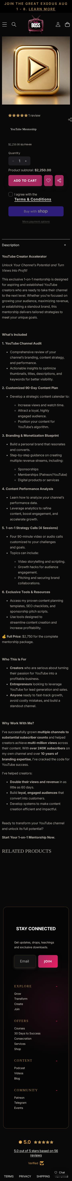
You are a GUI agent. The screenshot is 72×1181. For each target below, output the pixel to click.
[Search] (13, 24)
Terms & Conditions (32, 199)
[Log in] (57, 24)
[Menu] (4, 24)
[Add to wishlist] (48, 180)
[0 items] (67, 24)
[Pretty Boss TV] (35, 24)
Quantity (14, 153)
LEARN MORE (42, 9)
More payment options (36, 221)
